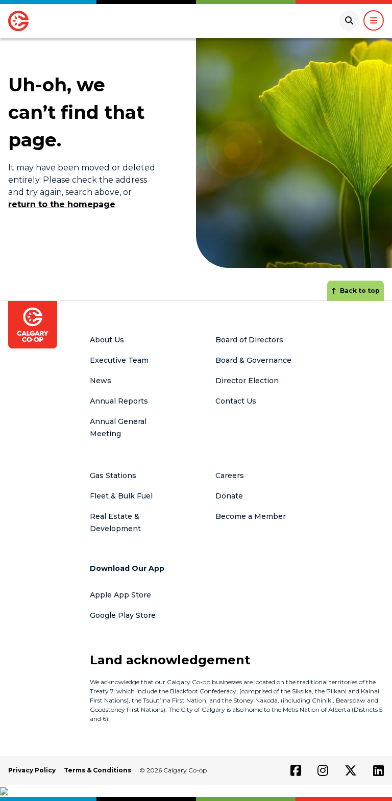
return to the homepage (61, 204)
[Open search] (349, 20)
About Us (107, 339)
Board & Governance (253, 360)
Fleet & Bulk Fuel (121, 495)
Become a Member (250, 516)
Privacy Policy (32, 770)
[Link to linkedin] (378, 770)
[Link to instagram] (322, 770)
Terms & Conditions (97, 770)
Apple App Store (120, 594)
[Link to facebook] (295, 770)
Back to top (360, 290)
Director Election (247, 380)
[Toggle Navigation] (373, 20)
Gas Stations (113, 475)
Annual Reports (119, 401)
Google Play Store (123, 615)
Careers (229, 475)
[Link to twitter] (351, 770)
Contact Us (235, 401)
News (100, 380)
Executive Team (119, 360)
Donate (229, 495)
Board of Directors (249, 339)
